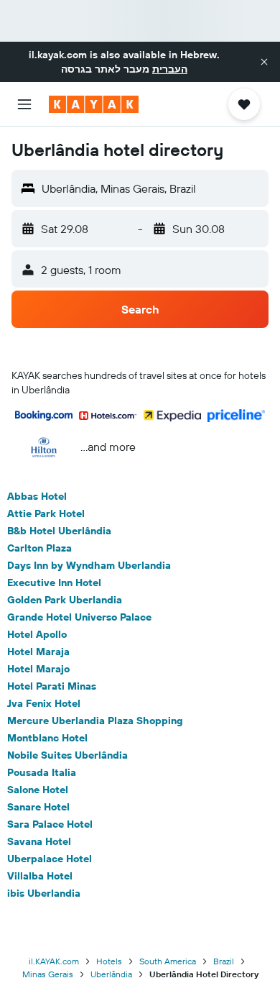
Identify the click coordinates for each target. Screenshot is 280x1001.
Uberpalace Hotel (49, 858)
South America (167, 961)
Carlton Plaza (39, 547)
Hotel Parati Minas (51, 686)
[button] (264, 62)
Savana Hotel (39, 841)
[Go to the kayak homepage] (94, 104)
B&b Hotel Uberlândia (59, 530)
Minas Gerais (47, 974)
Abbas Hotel (37, 496)
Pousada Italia (41, 772)
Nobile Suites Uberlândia (67, 755)
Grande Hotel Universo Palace (79, 617)
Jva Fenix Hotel (43, 703)
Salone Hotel (37, 789)
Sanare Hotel (38, 806)
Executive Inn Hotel (54, 582)
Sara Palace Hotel (50, 824)
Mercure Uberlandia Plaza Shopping (95, 720)
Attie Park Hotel (46, 513)
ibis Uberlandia (43, 893)
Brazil (223, 961)
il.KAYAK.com (54, 961)
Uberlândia (111, 974)
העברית (169, 69)
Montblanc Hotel (47, 737)
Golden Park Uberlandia (64, 599)
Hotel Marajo (38, 668)
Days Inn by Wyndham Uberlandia (89, 565)
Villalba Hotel (40, 875)
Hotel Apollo (37, 634)
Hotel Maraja (38, 651)
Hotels (109, 961)
